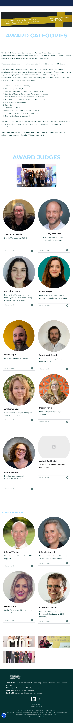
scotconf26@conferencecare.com (30, 693)
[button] (36, 3)
